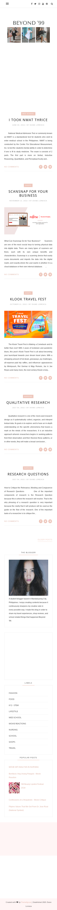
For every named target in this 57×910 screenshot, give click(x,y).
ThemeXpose (26, 902)
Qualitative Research (28, 402)
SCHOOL (13, 735)
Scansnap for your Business (28, 193)
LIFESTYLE (13, 711)
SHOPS (28, 185)
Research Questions (28, 474)
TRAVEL (12, 748)
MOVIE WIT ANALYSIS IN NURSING (24, 767)
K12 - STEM (14, 705)
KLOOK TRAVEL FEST (28, 299)
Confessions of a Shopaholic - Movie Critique (27, 800)
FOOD (11, 699)
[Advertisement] (28, 83)
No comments (11, 167)
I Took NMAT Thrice (28, 120)
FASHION (13, 693)
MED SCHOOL (28, 114)
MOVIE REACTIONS (17, 723)
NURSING (28, 396)
